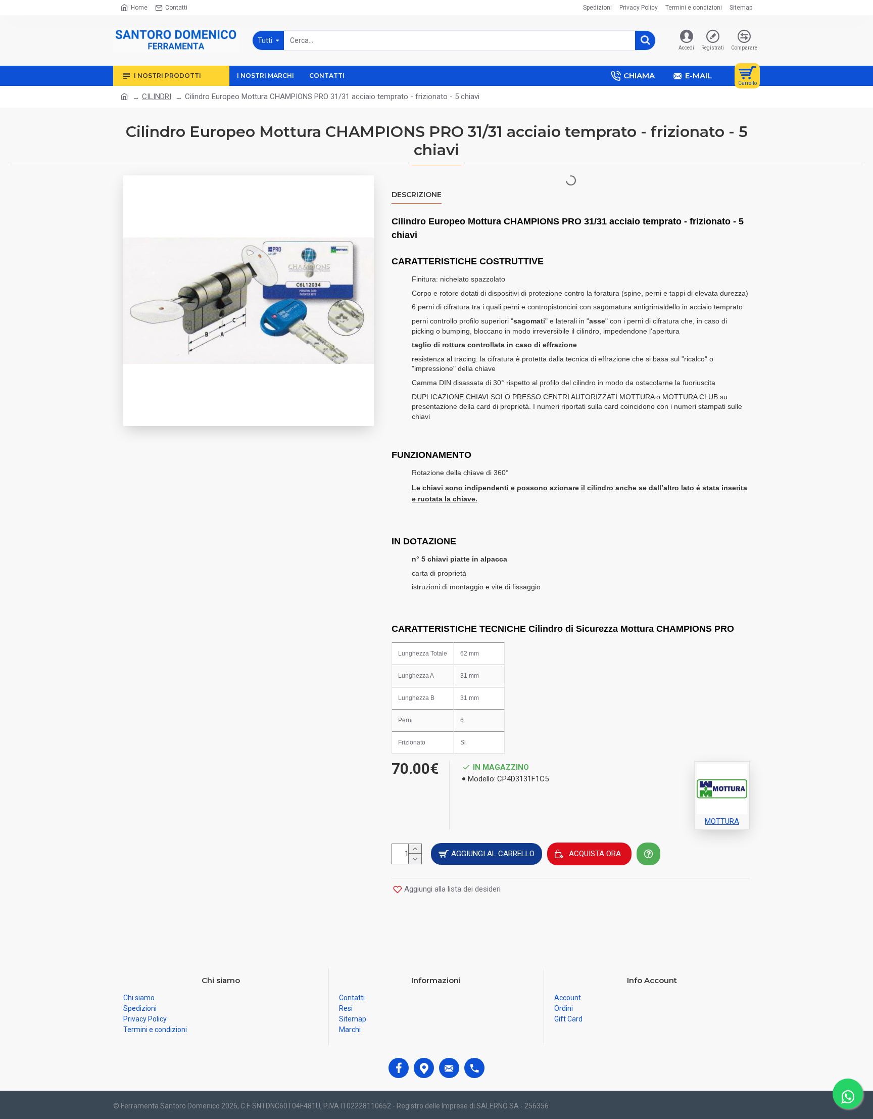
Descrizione (417, 195)
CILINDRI (156, 96)
